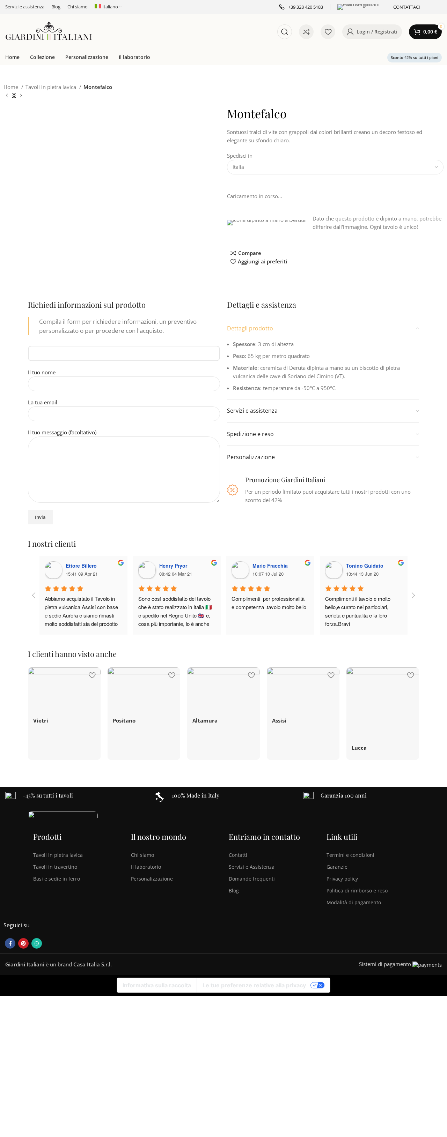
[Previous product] (6, 95)
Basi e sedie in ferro (56, 878)
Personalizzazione (152, 878)
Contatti (238, 855)
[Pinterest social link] (23, 943)
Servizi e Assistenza (251, 866)
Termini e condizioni (350, 855)
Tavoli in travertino (55, 866)
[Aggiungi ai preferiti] (92, 675)
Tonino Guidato (364, 565)
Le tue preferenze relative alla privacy (254, 985)
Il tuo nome (42, 372)
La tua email (42, 402)
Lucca (359, 747)
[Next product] (20, 95)
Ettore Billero (81, 565)
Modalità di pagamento (354, 902)
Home (11, 86)
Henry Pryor (173, 565)
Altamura (205, 720)
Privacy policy (342, 878)
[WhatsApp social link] (36, 943)
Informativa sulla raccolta (157, 985)
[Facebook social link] (10, 943)
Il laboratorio (146, 866)
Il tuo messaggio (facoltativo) (62, 432)
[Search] (284, 32)
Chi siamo (142, 855)
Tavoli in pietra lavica (51, 86)
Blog (234, 890)
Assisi (279, 720)
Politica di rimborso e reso (357, 890)
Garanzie (337, 866)
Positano (124, 720)
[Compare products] (306, 32)
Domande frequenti (252, 878)
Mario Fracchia (270, 565)
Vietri (40, 720)
